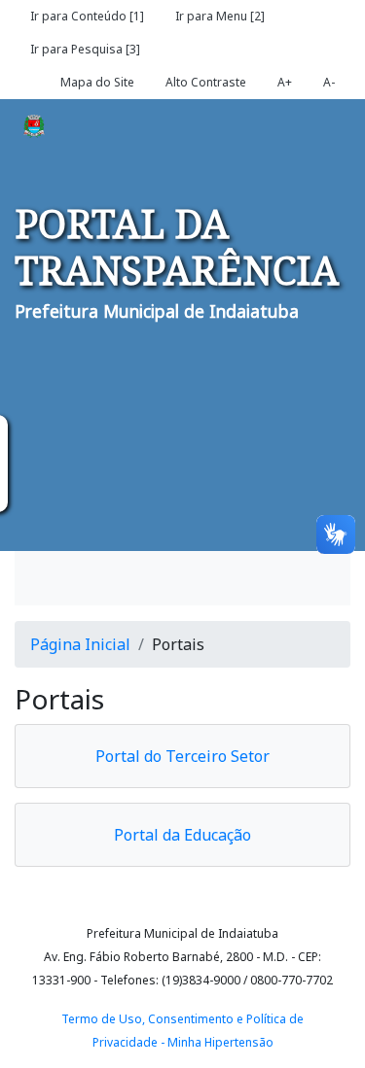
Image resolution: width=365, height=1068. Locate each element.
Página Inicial (80, 644)
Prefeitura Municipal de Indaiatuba (157, 311)
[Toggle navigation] (57, 578)
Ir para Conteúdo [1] (87, 16)
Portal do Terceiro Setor (182, 756)
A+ (284, 82)
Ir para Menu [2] (220, 16)
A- (329, 82)
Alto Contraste (205, 82)
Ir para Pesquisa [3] (85, 49)
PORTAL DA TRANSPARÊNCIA (177, 246)
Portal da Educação (182, 834)
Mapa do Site (97, 82)
